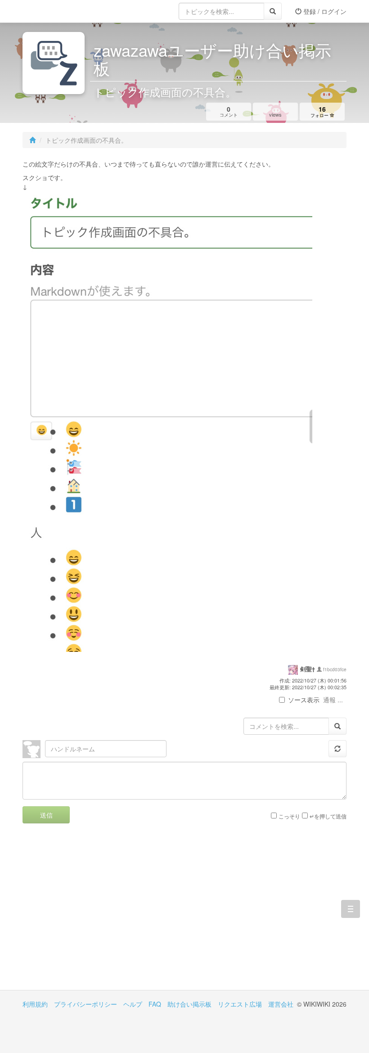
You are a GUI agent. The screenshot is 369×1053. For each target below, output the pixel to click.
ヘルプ (132, 1003)
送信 (46, 814)
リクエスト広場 (240, 1003)
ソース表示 (304, 699)
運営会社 (280, 1003)
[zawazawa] (58, 11)
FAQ (154, 1003)
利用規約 (35, 1003)
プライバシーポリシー (85, 1003)
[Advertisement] (103, 913)
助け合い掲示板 (189, 1003)
